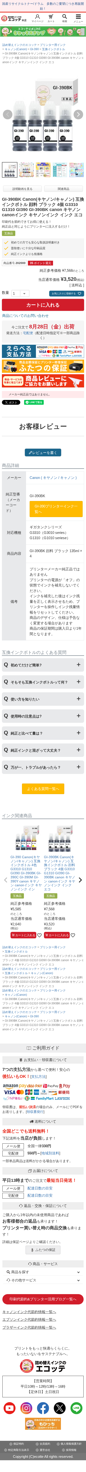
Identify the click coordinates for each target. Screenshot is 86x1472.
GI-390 (34, 49)
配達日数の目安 (40, 1188)
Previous (7, 114)
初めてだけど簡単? (26, 665)
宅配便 (28, 333)
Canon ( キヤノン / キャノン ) (53, 478)
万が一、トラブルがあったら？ (36, 767)
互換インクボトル (53, 49)
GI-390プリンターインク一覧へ (56, 509)
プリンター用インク (53, 45)
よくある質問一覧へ (43, 789)
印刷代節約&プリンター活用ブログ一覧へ (43, 1299)
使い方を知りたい (25, 699)
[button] (6, 880)
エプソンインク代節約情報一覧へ (29, 1319)
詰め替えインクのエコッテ (19, 45)
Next (78, 114)
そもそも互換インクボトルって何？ (39, 682)
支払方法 (38, 1076)
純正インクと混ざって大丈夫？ (36, 750)
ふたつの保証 (45, 1250)
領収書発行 (35, 1112)
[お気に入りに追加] (39, 935)
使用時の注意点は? (26, 716)
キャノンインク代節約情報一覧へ (29, 1312)
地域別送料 (50, 1153)
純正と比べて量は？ (27, 733)
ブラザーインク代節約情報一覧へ (29, 1327)
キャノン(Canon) (16, 49)
